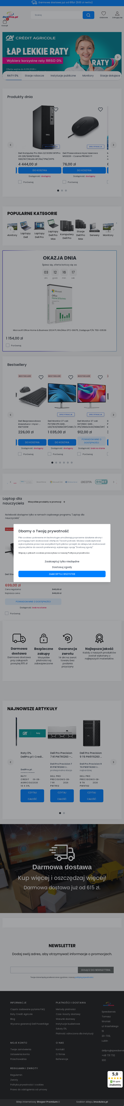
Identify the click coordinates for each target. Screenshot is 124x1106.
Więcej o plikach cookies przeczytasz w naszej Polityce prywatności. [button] (54, 552)
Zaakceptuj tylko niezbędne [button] (62, 561)
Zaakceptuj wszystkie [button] (62, 573)
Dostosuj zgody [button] (62, 567)
